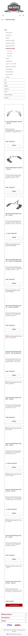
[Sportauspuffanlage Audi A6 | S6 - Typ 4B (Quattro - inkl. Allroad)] (14, 342)
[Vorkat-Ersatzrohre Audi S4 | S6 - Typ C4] (14, 572)
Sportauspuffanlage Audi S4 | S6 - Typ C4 (13, 490)
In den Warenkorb (14, 605)
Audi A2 (7, 38)
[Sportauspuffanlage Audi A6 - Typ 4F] (14, 204)
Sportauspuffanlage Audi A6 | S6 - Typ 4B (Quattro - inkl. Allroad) (14, 352)
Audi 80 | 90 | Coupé (11, 66)
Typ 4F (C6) (9, 55)
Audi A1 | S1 (8, 35)
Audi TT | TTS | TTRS (11, 63)
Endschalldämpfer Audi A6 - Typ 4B (14, 122)
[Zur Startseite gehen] (14, 7)
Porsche (6, 89)
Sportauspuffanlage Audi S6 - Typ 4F (13, 536)
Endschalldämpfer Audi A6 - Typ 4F (14, 168)
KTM (5, 91)
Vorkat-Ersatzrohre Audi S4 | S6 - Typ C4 (13, 582)
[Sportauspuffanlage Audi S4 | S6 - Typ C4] (14, 480)
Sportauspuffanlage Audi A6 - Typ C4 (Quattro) (13, 306)
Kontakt (6, 97)
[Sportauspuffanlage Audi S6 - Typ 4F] (14, 526)
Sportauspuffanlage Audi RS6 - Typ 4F (13, 444)
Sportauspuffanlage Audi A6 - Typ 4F (13, 214)
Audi (5, 30)
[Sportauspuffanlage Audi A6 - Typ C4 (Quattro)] (14, 296)
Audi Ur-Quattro (9, 71)
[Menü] (3, 15)
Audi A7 (7, 58)
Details (14, 145)
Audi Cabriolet (9, 69)
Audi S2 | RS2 (9, 32)
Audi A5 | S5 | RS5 (10, 45)
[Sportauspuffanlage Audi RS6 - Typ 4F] (14, 434)
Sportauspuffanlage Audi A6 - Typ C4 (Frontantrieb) (14, 260)
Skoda (6, 86)
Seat (5, 83)
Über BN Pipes (8, 94)
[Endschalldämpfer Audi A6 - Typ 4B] (14, 112)
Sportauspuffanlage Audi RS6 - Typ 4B (13, 398)
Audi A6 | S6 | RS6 (10, 48)
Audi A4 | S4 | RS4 (10, 43)
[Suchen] (20, 15)
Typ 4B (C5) (9, 53)
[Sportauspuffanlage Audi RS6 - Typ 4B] (14, 388)
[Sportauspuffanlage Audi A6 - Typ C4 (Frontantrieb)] (14, 250)
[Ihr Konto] (23, 15)
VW (5, 80)
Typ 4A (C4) (9, 51)
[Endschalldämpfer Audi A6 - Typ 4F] (14, 158)
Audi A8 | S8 (9, 61)
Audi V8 (7, 77)
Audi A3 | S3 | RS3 (10, 40)
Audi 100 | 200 (9, 74)
